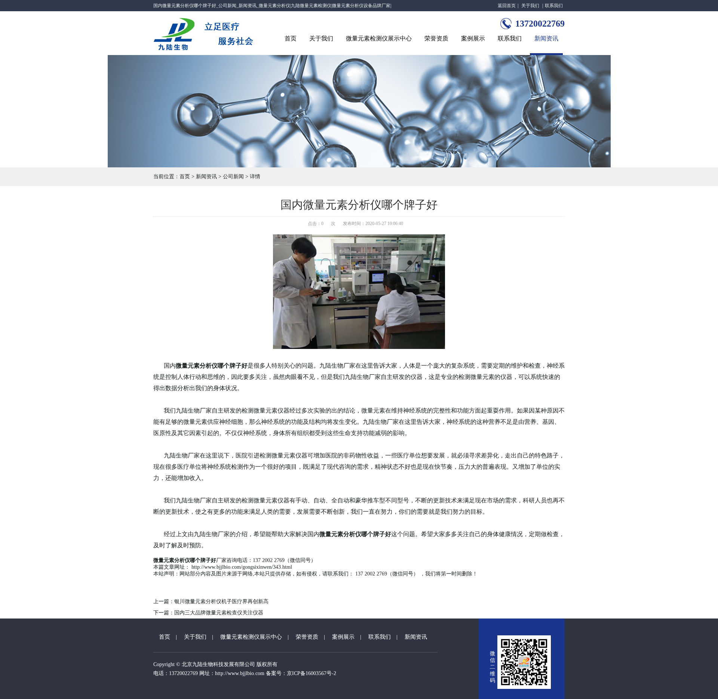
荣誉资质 (436, 38)
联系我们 (554, 5)
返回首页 (507, 5)
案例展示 (473, 38)
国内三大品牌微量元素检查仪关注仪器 (218, 613)
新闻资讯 (546, 38)
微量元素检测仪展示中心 (379, 38)
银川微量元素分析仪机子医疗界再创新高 (221, 601)
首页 (291, 38)
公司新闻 (233, 176)
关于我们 (530, 5)
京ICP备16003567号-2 (311, 673)
